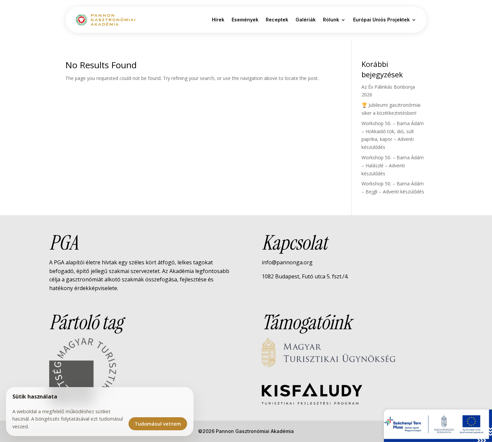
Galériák (306, 19)
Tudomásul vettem (158, 423)
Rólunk (331, 19)
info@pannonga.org (287, 262)
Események (245, 19)
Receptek (277, 19)
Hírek (218, 19)
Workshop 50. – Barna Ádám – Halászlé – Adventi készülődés (392, 165)
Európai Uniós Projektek (381, 19)
